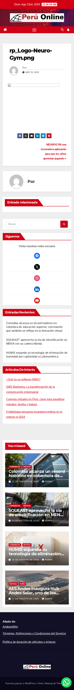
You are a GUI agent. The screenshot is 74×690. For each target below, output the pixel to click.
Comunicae (15, 467)
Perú (22, 584)
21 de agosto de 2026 (26, 481)
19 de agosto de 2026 (26, 560)
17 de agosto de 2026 (26, 599)
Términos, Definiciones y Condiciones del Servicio (34, 633)
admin (48, 481)
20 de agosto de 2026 (26, 520)
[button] (62, 29)
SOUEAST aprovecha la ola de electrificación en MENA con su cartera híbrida (36, 515)
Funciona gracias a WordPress (21, 683)
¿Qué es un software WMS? (23, 379)
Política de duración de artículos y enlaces (29, 641)
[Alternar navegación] (34, 29)
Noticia (26, 467)
